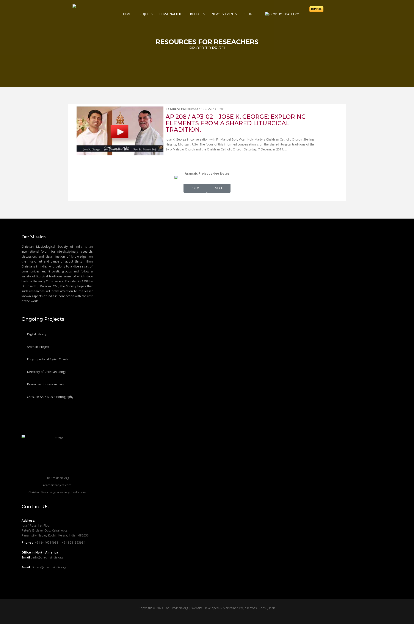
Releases (197, 14)
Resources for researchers (45, 384)
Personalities (171, 14)
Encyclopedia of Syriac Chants (47, 359)
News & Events (224, 14)
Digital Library (36, 334)
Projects (145, 14)
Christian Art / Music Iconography (49, 397)
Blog (247, 14)
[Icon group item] (25, 577)
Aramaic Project (37, 347)
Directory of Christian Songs (46, 372)
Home (126, 14)
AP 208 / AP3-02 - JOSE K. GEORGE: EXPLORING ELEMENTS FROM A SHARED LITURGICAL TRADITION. (236, 123)
